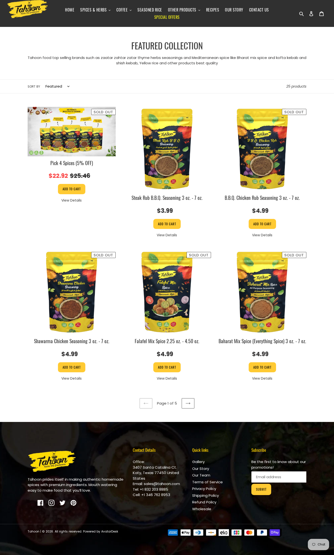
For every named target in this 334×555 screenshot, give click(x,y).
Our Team (201, 475)
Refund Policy (204, 502)
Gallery (198, 461)
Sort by (34, 86)
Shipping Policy (205, 495)
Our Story (200, 468)
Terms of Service (207, 482)
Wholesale (201, 508)
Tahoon (33, 531)
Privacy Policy (204, 488)
